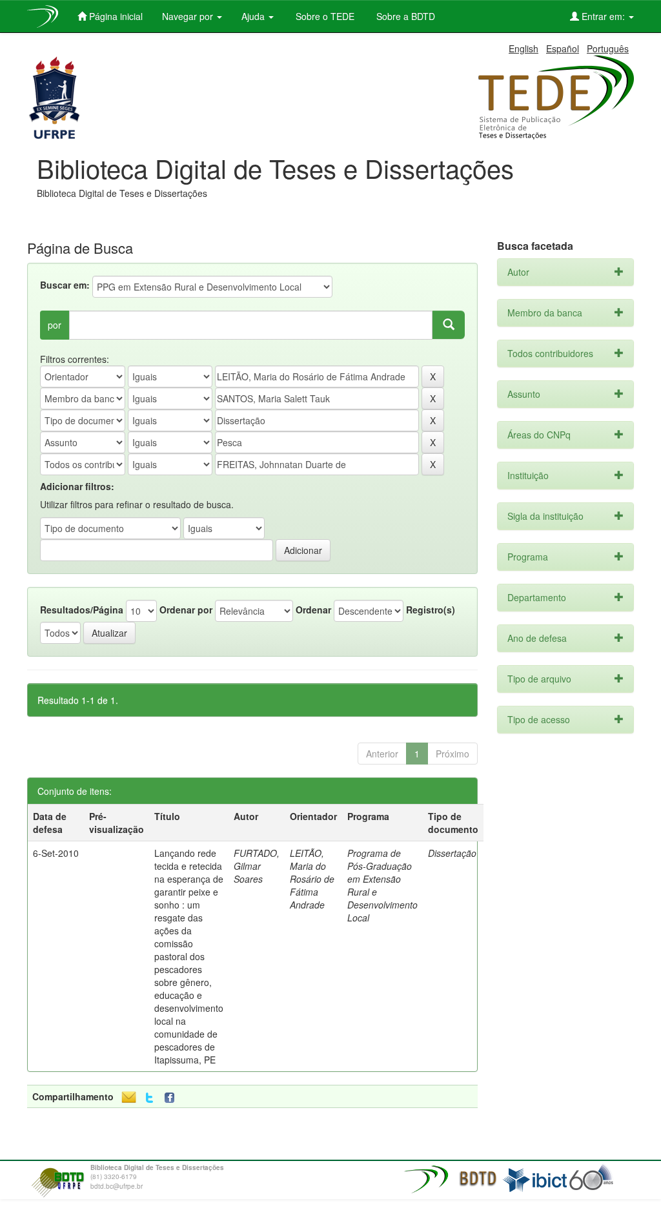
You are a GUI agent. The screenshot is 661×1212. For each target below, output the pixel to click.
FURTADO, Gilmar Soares (257, 866)
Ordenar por (185, 609)
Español (562, 48)
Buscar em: (65, 284)
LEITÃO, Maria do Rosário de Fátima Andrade (312, 879)
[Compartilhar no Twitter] (149, 1098)
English (523, 48)
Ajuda (254, 16)
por (54, 324)
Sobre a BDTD (404, 16)
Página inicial (114, 16)
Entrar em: (603, 16)
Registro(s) (430, 609)
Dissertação (452, 853)
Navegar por (189, 16)
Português (608, 48)
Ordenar (313, 609)
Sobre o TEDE (323, 16)
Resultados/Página (81, 609)
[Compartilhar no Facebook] (172, 1098)
